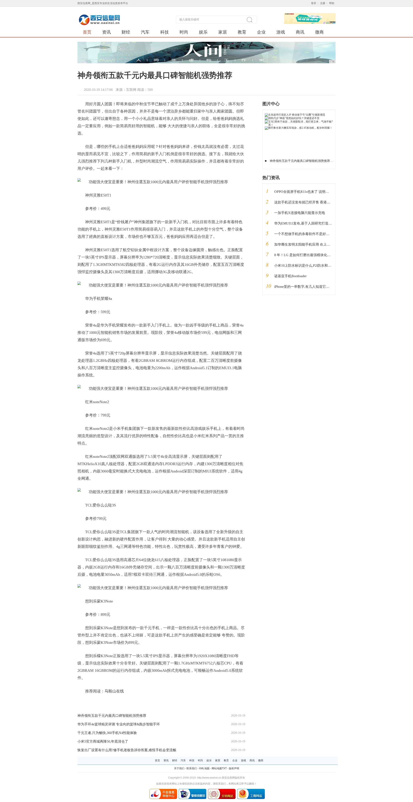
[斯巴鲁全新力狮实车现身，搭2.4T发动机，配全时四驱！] (298, 127)
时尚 (184, 32)
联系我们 (191, 768)
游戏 (280, 32)
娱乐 (203, 32)
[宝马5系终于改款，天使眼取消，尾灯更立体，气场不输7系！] (299, 121)
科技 (164, 32)
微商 (319, 32)
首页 (87, 32)
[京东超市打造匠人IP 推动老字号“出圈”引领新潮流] (295, 114)
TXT (224, 768)
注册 (322, 3)
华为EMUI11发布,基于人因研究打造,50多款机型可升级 (315, 223)
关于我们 (179, 768)
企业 (261, 32)
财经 (126, 32)
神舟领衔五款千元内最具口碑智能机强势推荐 (111, 715)
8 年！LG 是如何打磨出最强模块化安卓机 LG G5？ (313, 255)
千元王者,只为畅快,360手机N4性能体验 (107, 733)
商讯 (300, 32)
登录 (313, 3)
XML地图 (204, 768)
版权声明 (234, 768)
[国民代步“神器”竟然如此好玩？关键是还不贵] (292, 118)
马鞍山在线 (114, 691)
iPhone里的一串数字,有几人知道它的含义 (305, 286)
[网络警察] (192, 790)
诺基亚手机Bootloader (290, 276)
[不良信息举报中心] (163, 790)
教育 (242, 32)
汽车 (145, 32)
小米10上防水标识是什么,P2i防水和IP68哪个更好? (312, 265)
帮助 (331, 3)
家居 (222, 32)
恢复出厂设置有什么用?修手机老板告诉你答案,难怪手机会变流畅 (126, 750)
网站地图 (217, 768)
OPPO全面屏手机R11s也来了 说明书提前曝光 (308, 192)
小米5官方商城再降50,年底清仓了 (102, 741)
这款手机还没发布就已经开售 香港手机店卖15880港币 (315, 202)
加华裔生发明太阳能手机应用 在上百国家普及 (309, 244)
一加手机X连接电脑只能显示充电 (299, 213)
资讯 (106, 32)
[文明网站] (222, 790)
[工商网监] (251, 790)
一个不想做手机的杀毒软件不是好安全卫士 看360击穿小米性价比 (323, 234)
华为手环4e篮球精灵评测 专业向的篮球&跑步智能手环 (118, 724)
